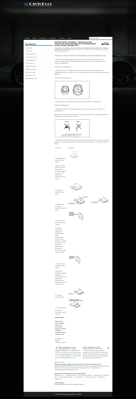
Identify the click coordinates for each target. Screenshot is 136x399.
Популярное (42, 38)
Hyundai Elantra (58, 47)
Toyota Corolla (32, 75)
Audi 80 (30, 48)
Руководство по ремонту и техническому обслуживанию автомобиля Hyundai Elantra (83, 47)
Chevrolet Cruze (32, 54)
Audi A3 (30, 51)
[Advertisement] (68, 23)
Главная (27, 38)
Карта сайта (52, 38)
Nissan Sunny (31, 69)
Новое (34, 38)
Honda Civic (31, 63)
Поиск (69, 38)
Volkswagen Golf (32, 78)
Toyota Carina (31, 72)
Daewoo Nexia (32, 60)
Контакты (62, 38)
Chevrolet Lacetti (32, 57)
